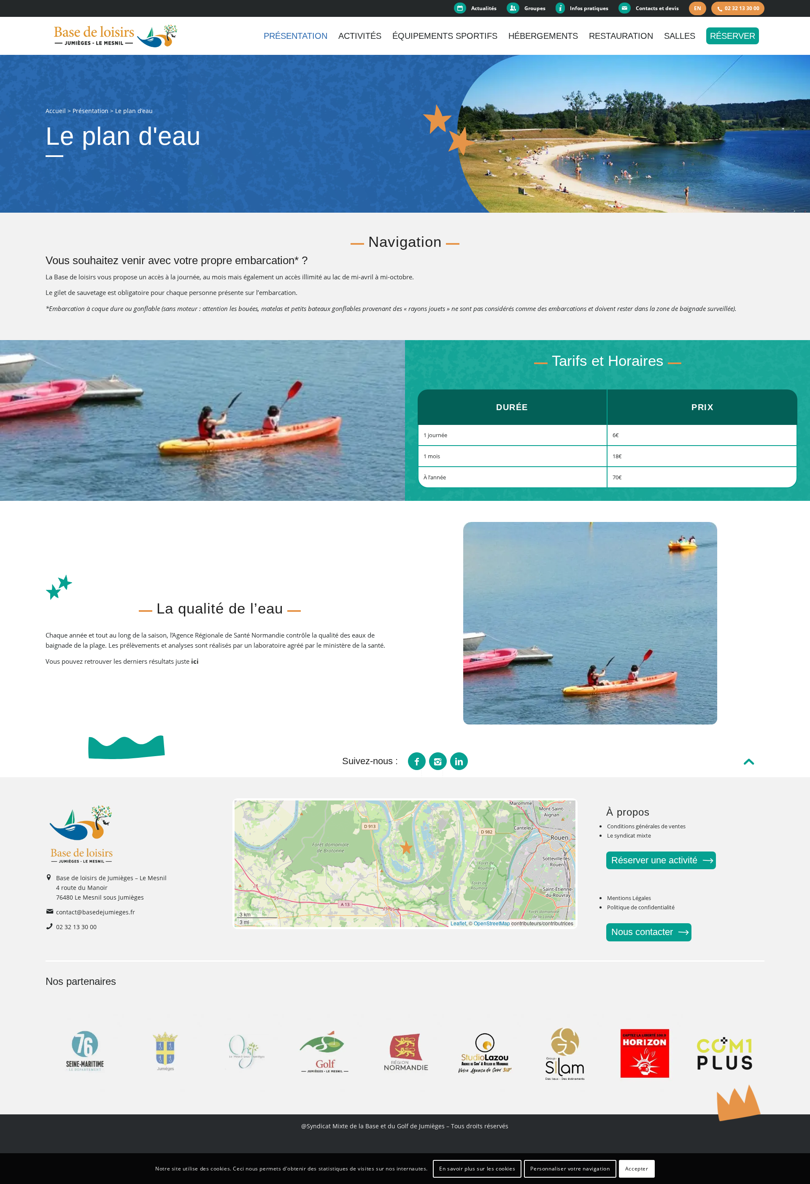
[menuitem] (478, 8)
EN (697, 8)
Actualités (484, 8)
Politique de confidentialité (641, 907)
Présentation (90, 111)
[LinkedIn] (459, 761)
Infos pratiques (589, 8)
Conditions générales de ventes (646, 826)
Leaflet (458, 923)
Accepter (636, 1168)
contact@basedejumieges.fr (95, 912)
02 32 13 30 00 (742, 8)
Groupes (534, 8)
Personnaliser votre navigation (570, 1168)
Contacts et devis (657, 8)
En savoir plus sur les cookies (477, 1168)
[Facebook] (417, 761)
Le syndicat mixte (629, 835)
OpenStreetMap (492, 923)
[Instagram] (438, 761)
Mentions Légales (629, 898)
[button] (407, 847)
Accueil (56, 111)
